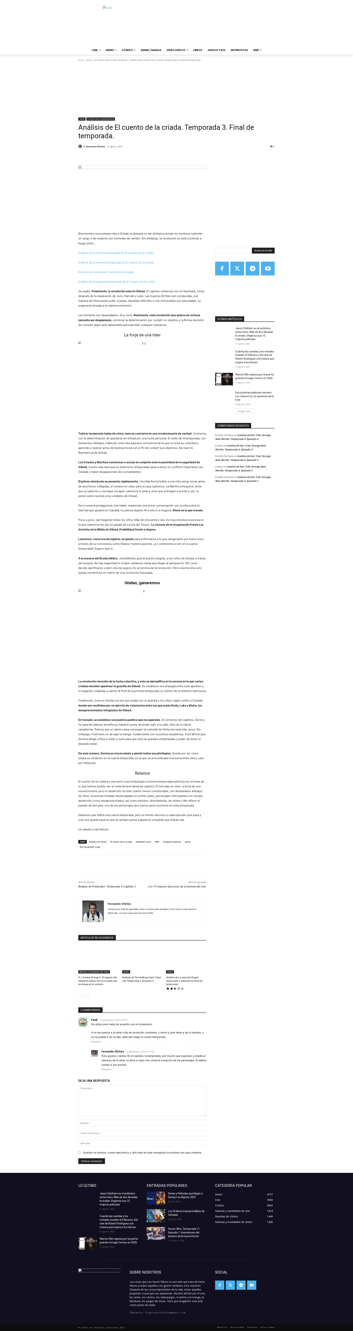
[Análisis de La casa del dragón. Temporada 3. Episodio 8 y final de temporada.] (186, 959)
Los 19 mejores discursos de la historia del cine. (177, 886)
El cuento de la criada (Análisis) (111, 60)
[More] (139, 156)
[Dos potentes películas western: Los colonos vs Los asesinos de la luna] (224, 397)
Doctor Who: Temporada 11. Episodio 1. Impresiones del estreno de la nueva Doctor (184, 1232)
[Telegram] (252, 268)
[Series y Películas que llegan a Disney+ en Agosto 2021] (156, 1198)
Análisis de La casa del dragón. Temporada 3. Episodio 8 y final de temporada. (184, 980)
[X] (113, 156)
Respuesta (96, 1041)
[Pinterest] (121, 156)
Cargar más (244, 411)
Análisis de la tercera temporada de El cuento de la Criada (115, 253)
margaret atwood (172, 841)
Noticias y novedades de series (94, 971)
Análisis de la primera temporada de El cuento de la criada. (116, 262)
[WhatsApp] (130, 156)
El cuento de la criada (121, 841)
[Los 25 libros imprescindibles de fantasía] (156, 1215)
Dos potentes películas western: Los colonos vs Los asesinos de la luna (254, 396)
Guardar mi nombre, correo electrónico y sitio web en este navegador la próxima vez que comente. (142, 1152)
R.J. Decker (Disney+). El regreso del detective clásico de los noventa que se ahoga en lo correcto (97, 980)
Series (89, 60)
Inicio (81, 60)
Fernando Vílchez (95, 146)
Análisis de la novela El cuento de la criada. (106, 272)
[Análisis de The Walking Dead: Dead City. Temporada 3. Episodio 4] (142, 959)
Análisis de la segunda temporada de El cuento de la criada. (116, 281)
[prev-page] (80, 996)
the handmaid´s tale (90, 846)
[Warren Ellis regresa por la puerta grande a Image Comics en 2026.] (224, 379)
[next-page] (86, 996)
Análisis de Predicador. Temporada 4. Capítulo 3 (107, 886)
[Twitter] (237, 268)
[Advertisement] (176, 89)
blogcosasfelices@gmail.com (165, 1312)
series (188, 841)
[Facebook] (104, 156)
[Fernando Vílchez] (80, 146)
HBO (157, 841)
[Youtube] (268, 268)
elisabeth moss (143, 841)
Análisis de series (98, 841)
